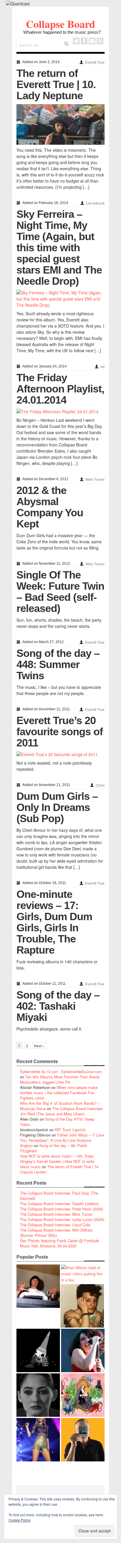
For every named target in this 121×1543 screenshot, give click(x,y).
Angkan (26, 1145)
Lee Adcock (95, 203)
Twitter (76, 41)
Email (92, 41)
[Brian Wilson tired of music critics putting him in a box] (83, 1273)
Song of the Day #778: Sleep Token (57, 1121)
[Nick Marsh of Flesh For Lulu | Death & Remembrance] (82, 1306)
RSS (100, 41)
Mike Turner (95, 480)
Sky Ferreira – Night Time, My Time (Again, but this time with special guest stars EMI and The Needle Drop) (59, 247)
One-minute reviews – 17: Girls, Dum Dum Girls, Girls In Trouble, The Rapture (54, 922)
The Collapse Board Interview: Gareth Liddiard (59, 1203)
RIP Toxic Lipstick (70, 1129)
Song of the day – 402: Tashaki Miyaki (58, 1006)
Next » (39, 1045)
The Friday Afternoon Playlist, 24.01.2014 (60, 389)
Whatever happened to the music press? (62, 32)
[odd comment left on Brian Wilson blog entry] (38, 1286)
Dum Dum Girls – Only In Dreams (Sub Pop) (57, 807)
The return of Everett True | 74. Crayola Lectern (60, 1169)
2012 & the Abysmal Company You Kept (49, 507)
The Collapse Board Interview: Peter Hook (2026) (61, 1209)
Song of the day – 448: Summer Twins (58, 664)
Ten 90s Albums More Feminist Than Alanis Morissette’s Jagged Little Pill (60, 1079)
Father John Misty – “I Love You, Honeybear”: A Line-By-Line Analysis (62, 1137)
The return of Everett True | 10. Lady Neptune (56, 84)
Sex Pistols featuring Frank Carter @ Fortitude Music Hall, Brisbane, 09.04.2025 (59, 1243)
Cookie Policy (20, 1519)
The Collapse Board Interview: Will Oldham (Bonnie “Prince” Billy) (56, 1232)
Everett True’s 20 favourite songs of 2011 (59, 731)
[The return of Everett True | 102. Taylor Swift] (38, 1439)
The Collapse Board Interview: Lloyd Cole (55, 1224)
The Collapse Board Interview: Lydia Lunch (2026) (62, 1219)
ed (102, 367)
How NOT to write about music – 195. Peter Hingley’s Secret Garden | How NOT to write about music (57, 1161)
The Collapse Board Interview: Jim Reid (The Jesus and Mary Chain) (61, 1111)
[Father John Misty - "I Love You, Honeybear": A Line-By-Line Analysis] (83, 1395)
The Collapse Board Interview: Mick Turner (56, 1214)
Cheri (100, 785)
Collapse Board (60, 23)
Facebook (84, 41)
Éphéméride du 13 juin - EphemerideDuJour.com (61, 1071)
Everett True (95, 62)
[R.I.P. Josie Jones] (38, 1395)
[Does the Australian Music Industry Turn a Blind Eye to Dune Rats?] (38, 1350)
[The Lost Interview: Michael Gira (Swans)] (83, 1439)
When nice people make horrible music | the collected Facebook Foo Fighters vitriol (59, 1093)
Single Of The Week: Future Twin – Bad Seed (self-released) (60, 591)
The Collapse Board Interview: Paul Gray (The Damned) (59, 1195)
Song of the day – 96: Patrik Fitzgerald (53, 1148)
